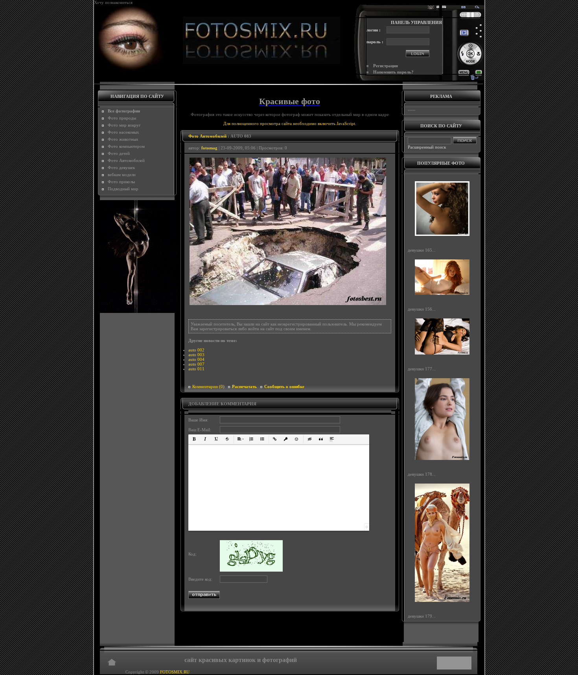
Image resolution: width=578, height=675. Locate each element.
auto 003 (196, 354)
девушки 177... (422, 368)
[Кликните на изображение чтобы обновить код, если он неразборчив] (251, 570)
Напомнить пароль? (393, 72)
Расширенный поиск (427, 147)
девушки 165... (422, 250)
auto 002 (196, 350)
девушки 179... (422, 616)
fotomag (209, 147)
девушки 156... (422, 309)
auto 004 (196, 359)
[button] (194, 439)
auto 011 (196, 368)
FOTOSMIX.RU (175, 671)
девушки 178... (422, 474)
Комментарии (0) (208, 386)
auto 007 (196, 364)
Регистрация (385, 65)
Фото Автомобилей (207, 136)
